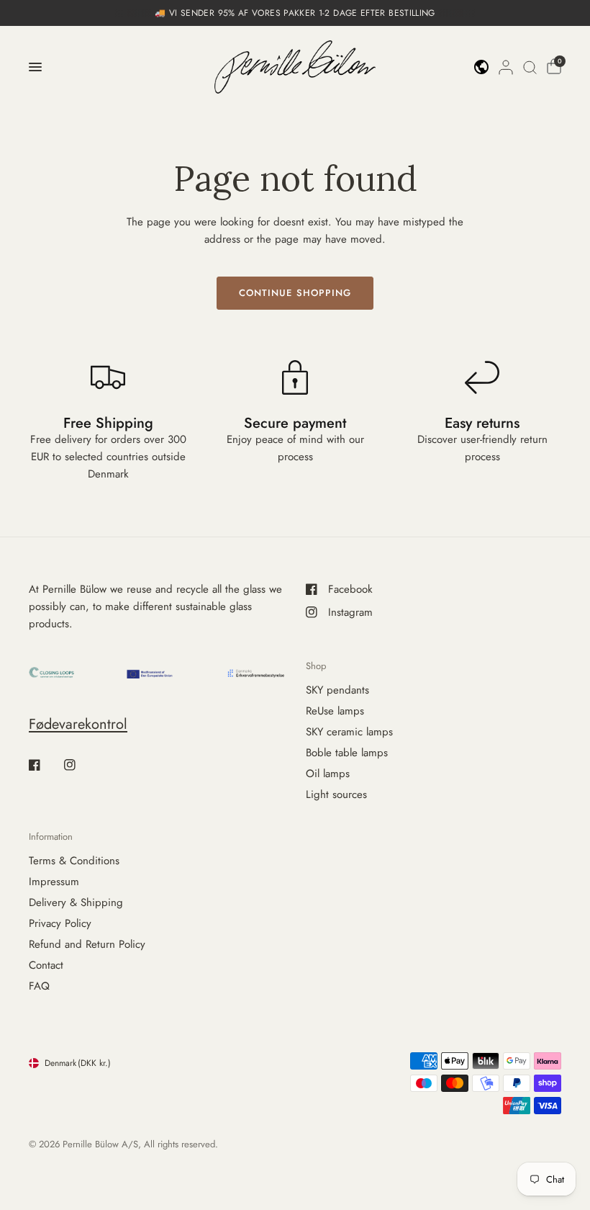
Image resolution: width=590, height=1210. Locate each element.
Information (51, 836)
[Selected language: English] (481, 67)
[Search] (530, 67)
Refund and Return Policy (87, 944)
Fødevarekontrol (78, 724)
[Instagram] (80, 765)
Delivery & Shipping (76, 902)
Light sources (336, 794)
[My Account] (506, 67)
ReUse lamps (335, 711)
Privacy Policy (60, 923)
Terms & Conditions (74, 861)
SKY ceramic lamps (349, 732)
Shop (316, 666)
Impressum (54, 881)
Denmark (78, 1063)
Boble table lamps (347, 753)
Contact (46, 965)
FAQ (39, 986)
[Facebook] (44, 765)
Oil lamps (328, 773)
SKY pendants (337, 690)
